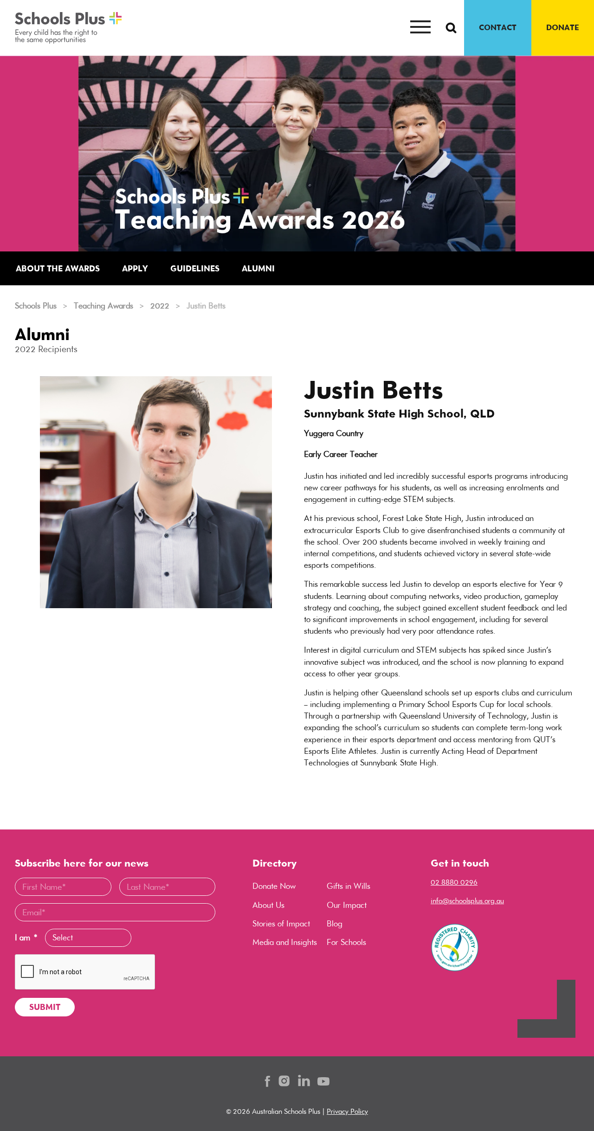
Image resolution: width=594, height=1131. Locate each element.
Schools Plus (36, 305)
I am (26, 937)
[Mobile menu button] (420, 28)
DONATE (562, 27)
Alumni (258, 268)
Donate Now (274, 886)
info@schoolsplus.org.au (467, 901)
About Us (268, 905)
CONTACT (498, 27)
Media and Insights (284, 942)
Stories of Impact (281, 923)
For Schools (346, 942)
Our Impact (347, 905)
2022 (159, 305)
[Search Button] (451, 28)
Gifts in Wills (348, 886)
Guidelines (195, 268)
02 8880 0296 (454, 882)
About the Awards (58, 268)
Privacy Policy (347, 1111)
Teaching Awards (103, 305)
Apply (135, 268)
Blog (334, 923)
